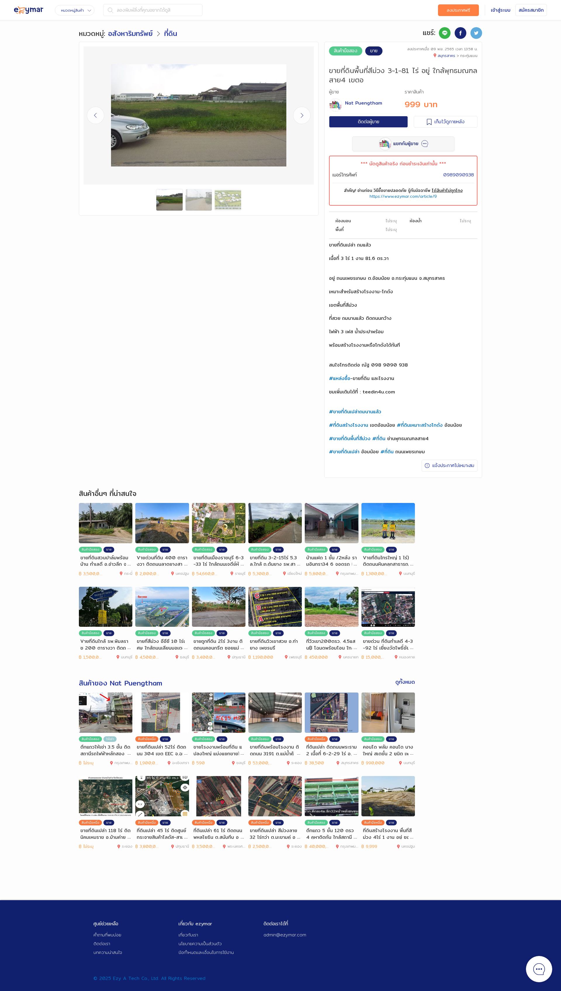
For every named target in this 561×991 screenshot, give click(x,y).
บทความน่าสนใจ (108, 952)
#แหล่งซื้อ (339, 378)
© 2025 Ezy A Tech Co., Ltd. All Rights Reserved (149, 978)
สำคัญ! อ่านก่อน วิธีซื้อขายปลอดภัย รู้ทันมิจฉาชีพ (403, 190)
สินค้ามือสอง (345, 50)
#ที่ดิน (378, 438)
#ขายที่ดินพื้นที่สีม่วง (349, 438)
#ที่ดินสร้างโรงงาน (348, 425)
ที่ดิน (170, 33)
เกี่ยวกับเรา (188, 934)
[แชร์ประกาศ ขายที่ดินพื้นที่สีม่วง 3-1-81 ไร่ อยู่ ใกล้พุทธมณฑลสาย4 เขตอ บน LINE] (445, 33)
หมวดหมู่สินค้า (72, 10)
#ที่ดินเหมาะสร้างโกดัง (420, 425)
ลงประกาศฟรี (458, 10)
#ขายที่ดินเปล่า (344, 451)
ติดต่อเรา (102, 943)
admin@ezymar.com (285, 934)
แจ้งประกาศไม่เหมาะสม (453, 465)
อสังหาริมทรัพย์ (130, 33)
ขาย (374, 50)
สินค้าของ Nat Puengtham (120, 683)
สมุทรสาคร (446, 55)
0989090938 (458, 174)
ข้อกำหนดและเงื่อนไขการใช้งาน (206, 952)
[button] (301, 115)
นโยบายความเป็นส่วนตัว (200, 943)
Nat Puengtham (363, 103)
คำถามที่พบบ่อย (107, 934)
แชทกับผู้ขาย (405, 143)
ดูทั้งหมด (405, 682)
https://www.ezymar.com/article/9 (403, 196)
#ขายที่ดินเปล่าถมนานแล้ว (355, 411)
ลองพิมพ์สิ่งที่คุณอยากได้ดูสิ (143, 10)
